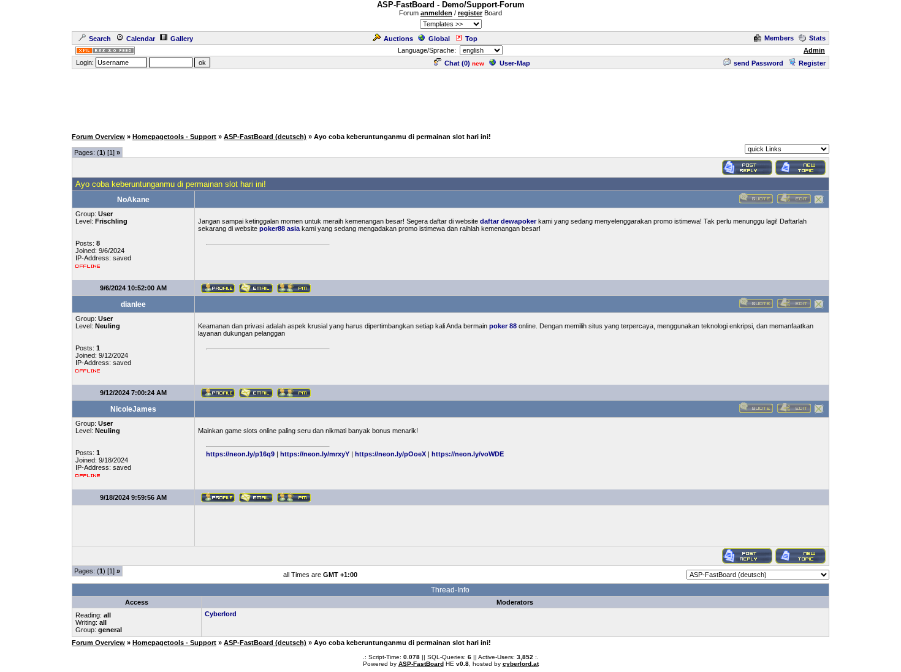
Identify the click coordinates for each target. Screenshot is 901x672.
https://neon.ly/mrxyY (314, 454)
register (470, 13)
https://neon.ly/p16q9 (240, 454)
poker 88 (503, 326)
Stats (817, 38)
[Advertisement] (450, 98)
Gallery (181, 38)
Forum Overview (98, 136)
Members (779, 38)
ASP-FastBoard (421, 663)
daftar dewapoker (508, 221)
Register (812, 63)
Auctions (398, 38)
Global (439, 38)
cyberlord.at (521, 663)
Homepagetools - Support (174, 136)
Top (471, 38)
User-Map (515, 63)
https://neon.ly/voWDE (467, 454)
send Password (758, 63)
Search (100, 38)
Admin (814, 50)
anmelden (436, 13)
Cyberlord (221, 613)
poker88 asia (279, 228)
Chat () (457, 63)
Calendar (140, 38)
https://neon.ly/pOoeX (390, 454)
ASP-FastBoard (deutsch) (265, 136)
